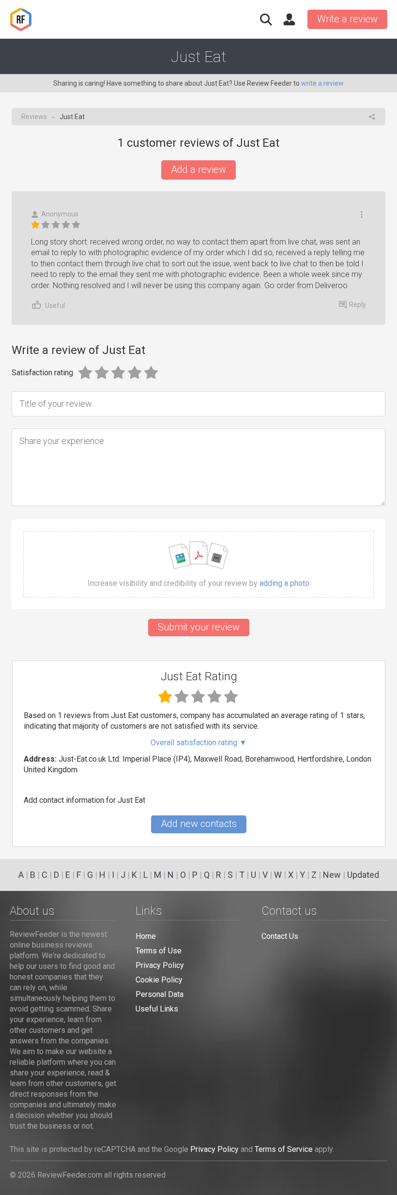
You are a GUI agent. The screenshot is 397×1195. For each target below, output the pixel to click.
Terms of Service (284, 1149)
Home (146, 936)
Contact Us (279, 936)
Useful (55, 305)
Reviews (34, 117)
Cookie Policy (159, 979)
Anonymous (59, 214)
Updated (363, 875)
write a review (322, 83)
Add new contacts (199, 823)
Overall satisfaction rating (199, 743)
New (332, 875)
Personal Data (159, 994)
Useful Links (157, 1008)
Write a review (347, 19)
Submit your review (199, 627)
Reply (357, 304)
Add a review (198, 169)
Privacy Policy (160, 965)
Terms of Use (159, 950)
